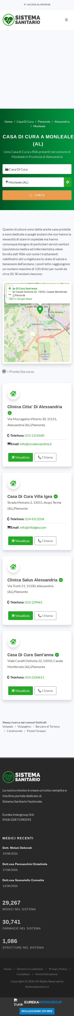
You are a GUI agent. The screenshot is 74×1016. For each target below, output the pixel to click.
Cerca (39, 195)
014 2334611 (34, 677)
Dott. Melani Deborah (17, 847)
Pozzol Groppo (36, 731)
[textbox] (35, 169)
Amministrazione (46, 974)
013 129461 (33, 602)
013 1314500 (34, 435)
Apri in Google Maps (20, 298)
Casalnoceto (15, 731)
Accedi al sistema (39, 4)
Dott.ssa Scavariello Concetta (23, 880)
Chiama (47, 457)
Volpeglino (24, 726)
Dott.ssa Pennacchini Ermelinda (24, 864)
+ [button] (9, 288)
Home (8, 969)
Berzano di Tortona (48, 726)
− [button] (9, 294)
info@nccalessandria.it (36, 444)
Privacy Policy (58, 969)
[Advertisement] (37, 69)
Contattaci (23, 974)
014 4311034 (34, 519)
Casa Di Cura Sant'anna (23, 288)
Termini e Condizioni (30, 969)
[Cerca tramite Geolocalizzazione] (68, 182)
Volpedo (7, 726)
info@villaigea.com (33, 527)
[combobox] (37, 169)
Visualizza (22, 457)
